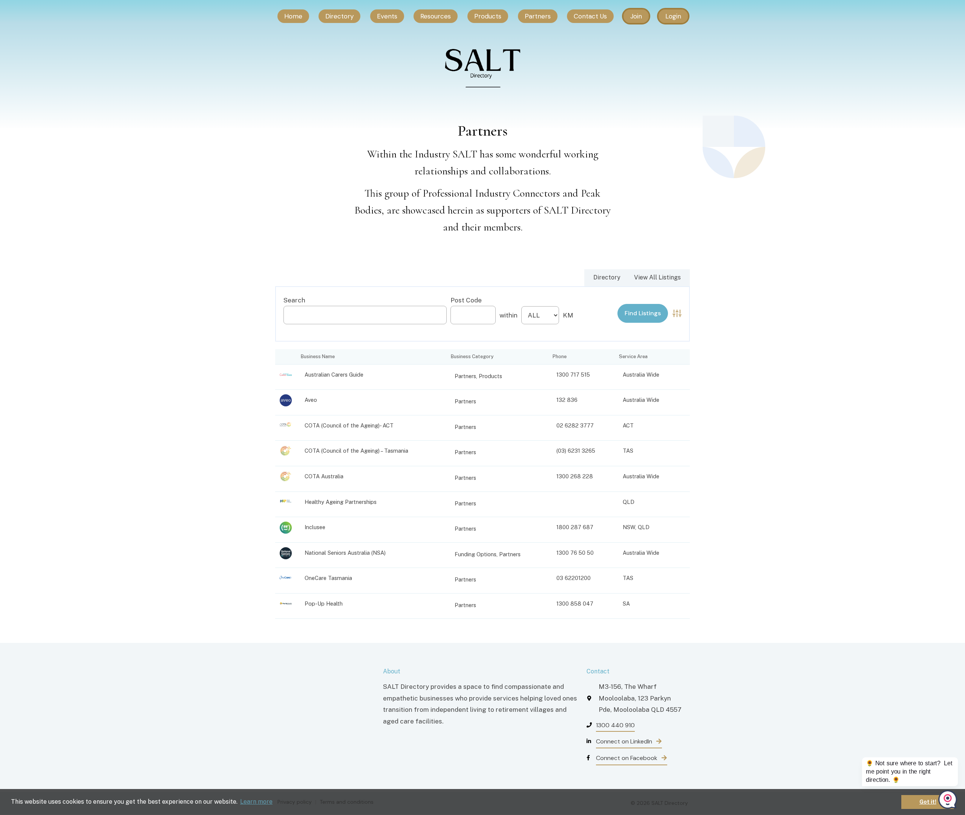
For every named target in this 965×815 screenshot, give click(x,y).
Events (387, 16)
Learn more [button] (256, 801)
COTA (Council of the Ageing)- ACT (349, 425)
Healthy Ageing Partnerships (341, 502)
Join (636, 16)
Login (673, 16)
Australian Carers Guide (334, 374)
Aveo (311, 400)
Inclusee (315, 527)
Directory (339, 16)
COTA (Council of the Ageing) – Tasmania (356, 450)
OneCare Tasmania (328, 578)
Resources (435, 16)
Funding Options (475, 554)
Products (487, 16)
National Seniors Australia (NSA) (345, 552)
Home (293, 16)
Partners (538, 16)
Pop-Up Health (324, 603)
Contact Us (590, 16)
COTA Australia (324, 476)
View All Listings (657, 277)
